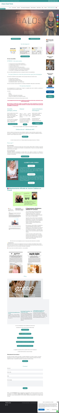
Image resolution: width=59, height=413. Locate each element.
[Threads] (57, 25)
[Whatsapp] (57, 23)
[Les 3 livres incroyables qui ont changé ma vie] (15, 305)
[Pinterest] (57, 21)
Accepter (41, 409)
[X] (57, 18)
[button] (42, 50)
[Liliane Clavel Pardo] (15, 207)
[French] (56, 8)
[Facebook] (57, 20)
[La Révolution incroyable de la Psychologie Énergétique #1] (40, 304)
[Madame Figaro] (15, 250)
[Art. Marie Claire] (34, 250)
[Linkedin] (57, 17)
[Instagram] (57, 15)
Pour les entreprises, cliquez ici (50, 92)
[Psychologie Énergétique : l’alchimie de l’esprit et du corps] (28, 304)
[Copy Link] (57, 26)
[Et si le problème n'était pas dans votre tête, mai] (50, 81)
